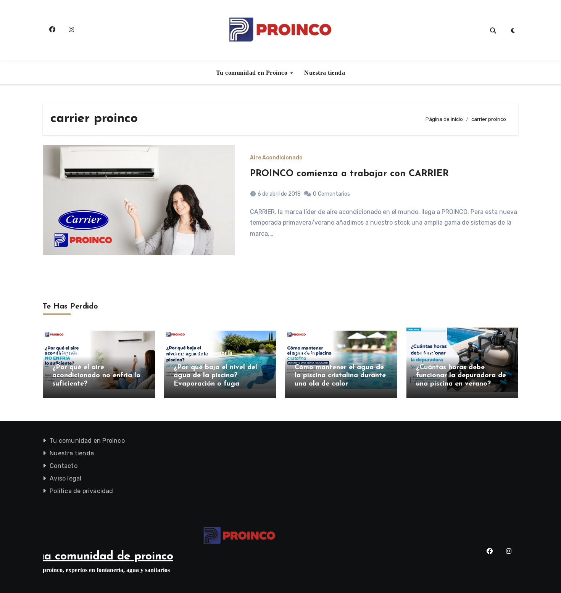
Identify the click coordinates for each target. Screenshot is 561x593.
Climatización (70, 353)
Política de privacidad (81, 491)
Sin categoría (214, 353)
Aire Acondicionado (276, 158)
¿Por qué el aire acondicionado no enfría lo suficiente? (96, 375)
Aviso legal (65, 478)
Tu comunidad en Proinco (252, 72)
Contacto (63, 465)
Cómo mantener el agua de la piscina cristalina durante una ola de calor (340, 375)
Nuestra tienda (324, 72)
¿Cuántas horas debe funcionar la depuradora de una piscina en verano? (461, 375)
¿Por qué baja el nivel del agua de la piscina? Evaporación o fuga (215, 375)
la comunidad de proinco (108, 556)
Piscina (183, 353)
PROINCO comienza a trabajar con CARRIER (349, 173)
